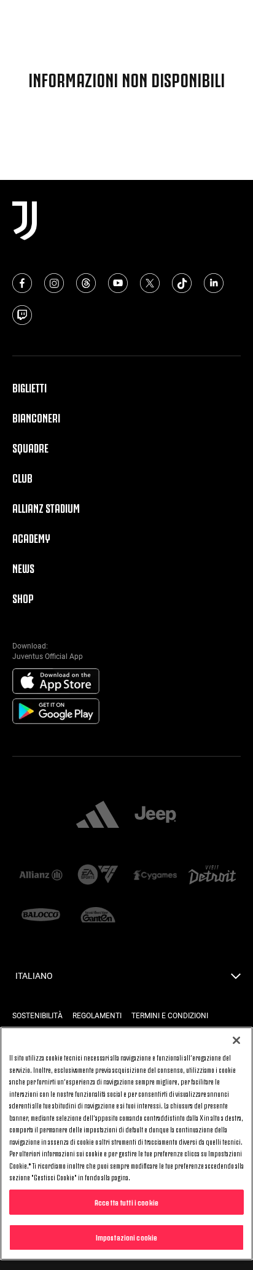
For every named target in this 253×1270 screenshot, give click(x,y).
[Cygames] (155, 876)
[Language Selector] (236, 979)
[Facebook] (22, 283)
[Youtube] (118, 283)
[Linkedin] (214, 283)
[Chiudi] (236, 1040)
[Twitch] (22, 315)
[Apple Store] (55, 681)
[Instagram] (54, 283)
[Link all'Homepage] (126, 18)
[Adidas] (97, 815)
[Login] (233, 19)
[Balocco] (40, 916)
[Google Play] (55, 711)
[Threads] (86, 283)
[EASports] (98, 875)
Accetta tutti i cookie (126, 1202)
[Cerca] (212, 19)
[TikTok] (182, 283)
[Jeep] (155, 815)
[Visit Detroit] (212, 876)
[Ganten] (98, 916)
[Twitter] (150, 283)
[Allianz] (40, 876)
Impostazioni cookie (126, 1237)
